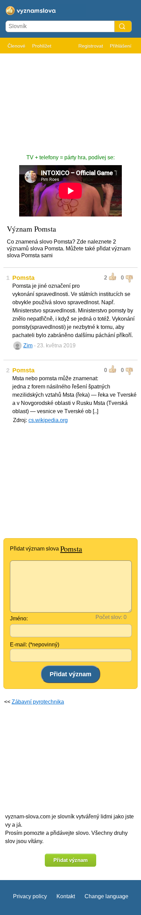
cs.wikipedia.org (48, 420)
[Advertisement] (70, 100)
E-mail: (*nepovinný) (34, 644)
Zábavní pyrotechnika (38, 702)
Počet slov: (108, 617)
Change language (106, 896)
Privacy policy (30, 896)
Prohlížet (41, 46)
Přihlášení (120, 46)
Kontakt (65, 896)
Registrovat (90, 46)
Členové (16, 46)
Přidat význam (70, 860)
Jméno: (19, 618)
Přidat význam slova (46, 549)
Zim (28, 345)
